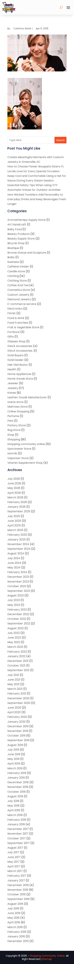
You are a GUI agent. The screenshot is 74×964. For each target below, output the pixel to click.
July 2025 (13, 516)
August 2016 (15, 904)
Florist (11, 313)
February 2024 (17, 572)
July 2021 (13, 675)
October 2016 (16, 894)
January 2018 (16, 824)
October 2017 (16, 838)
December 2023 (18, 577)
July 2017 (13, 852)
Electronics (15, 309)
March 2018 (15, 815)
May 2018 (13, 806)
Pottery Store (16, 425)
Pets (10, 421)
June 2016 (13, 913)
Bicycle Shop (16, 243)
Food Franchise (17, 323)
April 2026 (14, 493)
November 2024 (18, 544)
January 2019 (16, 778)
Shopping (13, 439)
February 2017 (16, 876)
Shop (10, 435)
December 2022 (18, 614)
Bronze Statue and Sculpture (26, 253)
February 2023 (17, 610)
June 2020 (14, 708)
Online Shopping (18, 411)
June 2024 (14, 563)
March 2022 (15, 647)
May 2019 (13, 759)
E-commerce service (21, 304)
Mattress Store (17, 407)
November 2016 (17, 890)
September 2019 (18, 740)
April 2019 (13, 764)
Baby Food (14, 229)
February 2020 (17, 717)
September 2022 (18, 623)
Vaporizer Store (18, 458)
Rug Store (13, 430)
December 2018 (18, 782)
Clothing (13, 276)
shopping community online (26, 444)
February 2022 (17, 652)
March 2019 (15, 768)
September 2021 (18, 670)
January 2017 (16, 880)
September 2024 (18, 549)
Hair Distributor (17, 365)
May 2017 (13, 862)
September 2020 (18, 703)
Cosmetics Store (18, 290)
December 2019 (18, 726)
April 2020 (14, 712)
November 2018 (17, 787)
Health (11, 369)
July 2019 (13, 750)
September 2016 (18, 899)
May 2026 (13, 488)
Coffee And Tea (18, 285)
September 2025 (18, 511)
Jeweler (12, 383)
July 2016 (13, 908)
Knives (11, 393)
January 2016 (16, 936)
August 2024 (15, 553)
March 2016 (15, 927)
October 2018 (16, 792)
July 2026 (13, 479)
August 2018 (15, 796)
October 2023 (16, 586)
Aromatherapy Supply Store (26, 220)
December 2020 (18, 698)
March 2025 (15, 530)
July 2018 (13, 801)
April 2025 (14, 525)
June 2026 (14, 483)
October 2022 (16, 619)
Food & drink (15, 318)
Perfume (13, 416)
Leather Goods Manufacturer (27, 397)
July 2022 (13, 633)
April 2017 (13, 866)
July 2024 (13, 558)
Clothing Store (17, 281)
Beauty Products (18, 234)
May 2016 (13, 918)
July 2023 (13, 600)
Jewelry (12, 388)
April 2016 (13, 922)
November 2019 (17, 731)
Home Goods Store (20, 379)
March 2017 (15, 871)
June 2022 (14, 638)
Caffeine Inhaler (18, 267)
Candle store (16, 271)
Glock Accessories (19, 346)
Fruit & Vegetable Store (23, 327)
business (13, 262)
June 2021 (13, 680)
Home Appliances (19, 374)
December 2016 (18, 885)
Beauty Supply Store (21, 239)
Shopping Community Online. (47, 955)
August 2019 (15, 745)
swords (12, 453)
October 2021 (16, 666)
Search (60, 140)
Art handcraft (16, 224)
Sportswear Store (19, 449)
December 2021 (18, 661)
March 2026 (15, 497)
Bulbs (11, 257)
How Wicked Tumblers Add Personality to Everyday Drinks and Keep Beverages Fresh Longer (36, 199)
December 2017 (18, 829)
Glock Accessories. (20, 351)
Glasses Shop (16, 341)
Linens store (15, 402)
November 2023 (18, 582)
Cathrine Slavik (22, 28)
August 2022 (15, 628)
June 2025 (14, 521)
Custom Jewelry (18, 295)
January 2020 (16, 722)
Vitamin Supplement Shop (25, 463)
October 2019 (16, 736)
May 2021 (13, 684)
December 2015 (18, 941)
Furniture (13, 332)
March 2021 (15, 689)
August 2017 (15, 848)
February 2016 (16, 932)
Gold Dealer (15, 360)
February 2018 (16, 820)
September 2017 (18, 843)
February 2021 (16, 693)
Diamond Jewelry (19, 299)
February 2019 (16, 773)
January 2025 (16, 539)
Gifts (10, 337)
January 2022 (16, 656)
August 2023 (15, 595)
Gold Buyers (15, 355)
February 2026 (17, 502)
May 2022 (13, 642)
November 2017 (17, 834)
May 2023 (13, 605)
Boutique (13, 248)
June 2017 (13, 857)
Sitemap (47, 959)
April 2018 (13, 810)
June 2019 (13, 754)
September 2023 (18, 591)
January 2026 (16, 507)
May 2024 (13, 567)
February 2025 (17, 535)
